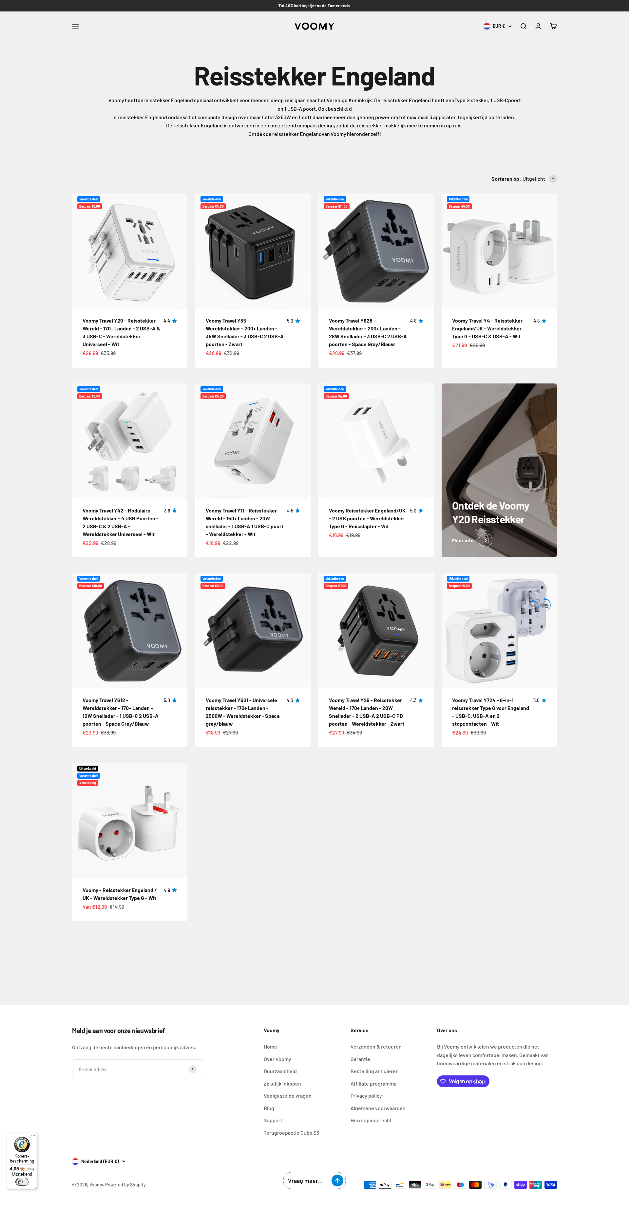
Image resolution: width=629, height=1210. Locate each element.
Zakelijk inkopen (282, 1083)
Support (273, 1120)
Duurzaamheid (280, 1071)
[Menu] (33, 1137)
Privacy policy (366, 1095)
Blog (269, 1108)
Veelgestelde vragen (288, 1095)
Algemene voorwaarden (378, 1108)
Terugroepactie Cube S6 (291, 1132)
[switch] (22, 1182)
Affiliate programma (373, 1083)
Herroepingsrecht (371, 1120)
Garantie (360, 1059)
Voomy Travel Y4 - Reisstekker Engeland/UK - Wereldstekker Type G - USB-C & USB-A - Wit (487, 328)
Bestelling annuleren (375, 1071)
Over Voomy (277, 1059)
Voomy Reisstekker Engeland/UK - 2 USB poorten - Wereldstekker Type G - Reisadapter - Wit (367, 518)
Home (270, 1046)
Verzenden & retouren (376, 1046)
